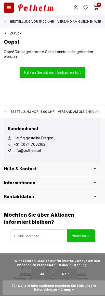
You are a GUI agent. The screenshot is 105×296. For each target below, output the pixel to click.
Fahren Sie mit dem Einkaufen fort (52, 72)
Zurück (16, 33)
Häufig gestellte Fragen (33, 138)
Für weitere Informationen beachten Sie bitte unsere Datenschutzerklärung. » (54, 287)
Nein (66, 274)
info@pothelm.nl (27, 150)
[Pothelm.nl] (36, 7)
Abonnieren (81, 235)
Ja (42, 274)
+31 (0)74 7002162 (29, 144)
